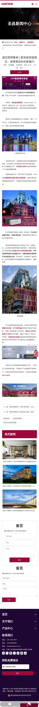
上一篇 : (20, 407)
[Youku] (7, 653)
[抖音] (18, 653)
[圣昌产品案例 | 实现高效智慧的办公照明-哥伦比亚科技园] (19, 499)
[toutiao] (21, 653)
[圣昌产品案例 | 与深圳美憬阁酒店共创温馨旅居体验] (19, 449)
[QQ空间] (25, 653)
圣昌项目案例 (17, 418)
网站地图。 (11, 691)
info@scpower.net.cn (14, 646)
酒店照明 (6, 418)
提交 (19, 560)
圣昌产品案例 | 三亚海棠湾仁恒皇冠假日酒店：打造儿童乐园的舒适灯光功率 (19, 486)
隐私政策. (18, 691)
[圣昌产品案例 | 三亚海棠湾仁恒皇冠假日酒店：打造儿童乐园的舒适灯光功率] (19, 474)
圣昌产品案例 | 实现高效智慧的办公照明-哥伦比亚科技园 (19, 510)
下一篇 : (20, 412)
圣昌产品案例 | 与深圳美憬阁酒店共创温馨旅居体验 (19, 461)
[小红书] (14, 653)
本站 (21, 68)
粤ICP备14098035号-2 (29, 691)
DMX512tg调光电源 (9, 422)
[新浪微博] (3, 653)
